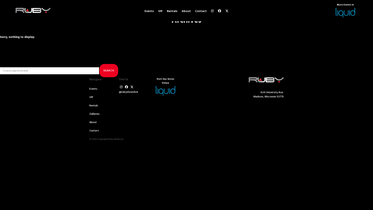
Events (149, 11)
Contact (201, 11)
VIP (160, 11)
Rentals (172, 11)
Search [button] (108, 70)
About (186, 11)
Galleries (94, 114)
